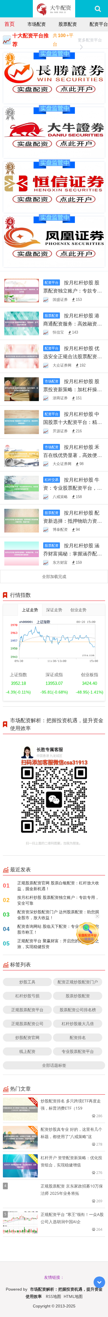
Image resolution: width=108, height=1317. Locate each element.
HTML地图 (73, 1296)
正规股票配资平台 (27, 1009)
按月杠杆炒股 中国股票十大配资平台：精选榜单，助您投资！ (72, 422)
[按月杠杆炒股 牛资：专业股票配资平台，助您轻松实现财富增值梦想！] (21, 487)
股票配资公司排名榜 (78, 1009)
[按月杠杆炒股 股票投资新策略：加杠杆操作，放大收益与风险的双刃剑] (21, 389)
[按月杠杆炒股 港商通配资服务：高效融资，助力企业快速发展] (21, 323)
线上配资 (27, 1051)
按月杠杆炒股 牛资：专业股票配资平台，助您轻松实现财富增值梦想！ (72, 487)
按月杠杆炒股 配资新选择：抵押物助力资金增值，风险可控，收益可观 (72, 520)
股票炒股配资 (78, 995)
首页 (9, 23)
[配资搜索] (98, 8)
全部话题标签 (54, 1065)
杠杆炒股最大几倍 (78, 1023)
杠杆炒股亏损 (27, 995)
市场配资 (36, 24)
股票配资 (67, 24)
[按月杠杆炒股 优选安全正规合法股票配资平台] (21, 355)
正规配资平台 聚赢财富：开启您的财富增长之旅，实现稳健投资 (58, 943)
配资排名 (78, 1037)
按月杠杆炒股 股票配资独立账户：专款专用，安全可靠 (71, 290)
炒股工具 (27, 982)
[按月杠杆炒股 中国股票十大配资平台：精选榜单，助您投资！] (21, 421)
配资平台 (99, 24)
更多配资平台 (90, 40)
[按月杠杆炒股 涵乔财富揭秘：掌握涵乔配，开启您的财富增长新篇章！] (21, 553)
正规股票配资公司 (27, 1023)
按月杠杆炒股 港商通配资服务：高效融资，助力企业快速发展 (72, 323)
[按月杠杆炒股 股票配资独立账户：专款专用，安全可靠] (21, 290)
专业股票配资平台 (78, 1051)
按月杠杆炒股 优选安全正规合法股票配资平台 (72, 356)
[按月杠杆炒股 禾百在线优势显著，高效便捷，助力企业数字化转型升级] (21, 454)
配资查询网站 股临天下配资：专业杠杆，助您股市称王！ (58, 929)
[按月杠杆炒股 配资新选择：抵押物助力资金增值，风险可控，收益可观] (21, 520)
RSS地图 (53, 1296)
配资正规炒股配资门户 (78, 982)
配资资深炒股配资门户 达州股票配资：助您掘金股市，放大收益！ (58, 914)
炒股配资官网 (27, 1037)
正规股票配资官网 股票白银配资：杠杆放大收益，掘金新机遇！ (58, 885)
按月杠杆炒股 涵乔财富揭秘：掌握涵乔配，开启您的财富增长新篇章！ (72, 553)
